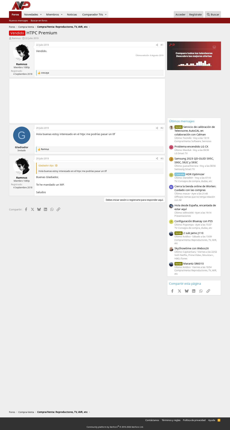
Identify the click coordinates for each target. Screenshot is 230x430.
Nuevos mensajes (18, 20)
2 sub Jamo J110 (189, 233)
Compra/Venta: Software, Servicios (192, 141)
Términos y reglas (171, 420)
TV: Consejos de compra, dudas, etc (193, 181)
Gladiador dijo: (46, 165)
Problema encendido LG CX (191, 146)
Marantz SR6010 (189, 263)
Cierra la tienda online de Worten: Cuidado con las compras (195, 188)
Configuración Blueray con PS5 (193, 221)
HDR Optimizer (189, 174)
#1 (162, 44)
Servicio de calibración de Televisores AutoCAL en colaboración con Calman (194, 130)
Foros (15, 14)
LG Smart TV (181, 153)
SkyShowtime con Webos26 (191, 248)
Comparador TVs (92, 14)
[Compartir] (157, 45)
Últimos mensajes (181, 121)
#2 (162, 127)
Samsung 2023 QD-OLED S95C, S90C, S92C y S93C (194, 160)
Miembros (52, 14)
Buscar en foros (39, 20)
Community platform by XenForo (115, 427)
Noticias (72, 14)
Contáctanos (152, 420)
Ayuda (211, 420)
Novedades (31, 14)
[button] (40, 14)
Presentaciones (182, 215)
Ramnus (16, 38)
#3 (162, 158)
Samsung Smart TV (184, 169)
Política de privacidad (194, 420)
